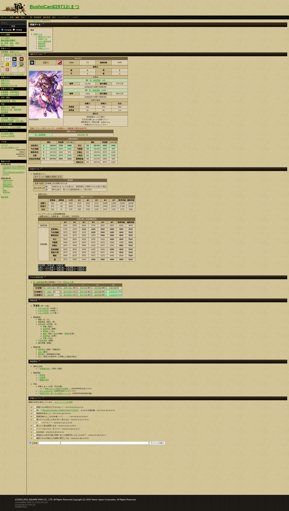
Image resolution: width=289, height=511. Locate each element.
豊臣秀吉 (41, 349)
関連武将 (41, 43)
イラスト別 (18, 74)
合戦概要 (4, 118)
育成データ (42, 39)
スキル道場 (14, 94)
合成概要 (4, 94)
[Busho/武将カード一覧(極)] (14, 61)
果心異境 (4, 112)
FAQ (11, 45)
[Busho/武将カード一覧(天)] (7, 61)
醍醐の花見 (44, 380)
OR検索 (19, 30)
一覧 (30, 17)
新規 (12, 17)
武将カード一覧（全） (13, 55)
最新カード (14, 52)
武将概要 (4, 52)
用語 (17, 43)
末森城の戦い (45, 369)
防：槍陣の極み (66, 288)
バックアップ (63, 17)
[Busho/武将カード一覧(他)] (7, 71)
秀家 (66, 334)
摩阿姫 (45, 331)
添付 (23, 17)
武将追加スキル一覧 (9, 86)
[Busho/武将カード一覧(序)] (14, 66)
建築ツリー (5, 107)
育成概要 (4, 92)
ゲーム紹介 (5, 38)
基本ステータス (44, 37)
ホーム (3, 17)
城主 (12, 43)
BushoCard (37, 20)
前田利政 (46, 336)
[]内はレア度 (68, 282)
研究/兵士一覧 (6, 109)
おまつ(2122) (43, 308)
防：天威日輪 (110, 288)
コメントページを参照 (63, 402)
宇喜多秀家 (42, 341)
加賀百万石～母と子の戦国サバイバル (55, 393)
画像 (3, 74)
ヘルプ (75, 17)
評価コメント (43, 48)
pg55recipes (8, 180)
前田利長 (46, 329)
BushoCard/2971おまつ (54, 6)
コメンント (7, 182)
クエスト (4, 127)
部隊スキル (5, 83)
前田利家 (41, 324)
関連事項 (41, 46)
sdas (5, 190)
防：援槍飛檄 (95, 80)
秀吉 (55, 334)
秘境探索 (17, 109)
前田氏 (42, 375)
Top (29, 20)
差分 (54, 17)
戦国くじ (4, 45)
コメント (4, 145)
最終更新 (46, 17)
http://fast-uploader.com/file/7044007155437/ (60, 410)
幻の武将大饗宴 (7, 133)
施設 (13, 107)
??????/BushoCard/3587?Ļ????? (14, 173)
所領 (14, 101)
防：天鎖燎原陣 (111, 292)
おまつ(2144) (43, 311)
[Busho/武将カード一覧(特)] (21, 61)
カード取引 (9, 74)
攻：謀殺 (47, 295)
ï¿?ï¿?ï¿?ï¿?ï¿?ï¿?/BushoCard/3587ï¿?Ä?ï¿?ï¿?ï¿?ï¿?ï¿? (14, 168)
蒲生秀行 (41, 354)
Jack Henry (7, 184)
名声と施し (19, 121)
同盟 (6, 43)
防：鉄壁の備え (50, 288)
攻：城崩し (48, 292)
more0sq (6, 192)
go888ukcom (8, 186)
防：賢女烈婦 (81, 288)
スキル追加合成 (44, 41)
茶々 (40, 356)
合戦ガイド (14, 118)
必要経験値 (14, 92)
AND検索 (8, 30)
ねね (40, 352)
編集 (17, 17)
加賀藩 (42, 377)
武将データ (37, 34)
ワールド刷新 (15, 127)
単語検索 (37, 17)
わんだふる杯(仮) (8, 136)
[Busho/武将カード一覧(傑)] (21, 66)
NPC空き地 (5, 101)
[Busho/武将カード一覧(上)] (7, 66)
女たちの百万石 (46, 391)
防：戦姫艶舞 (40, 135)
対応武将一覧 (82, 135)
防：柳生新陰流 (66, 292)
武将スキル (5, 81)
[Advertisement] (53, 469)
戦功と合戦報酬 (7, 121)
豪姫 (45, 334)
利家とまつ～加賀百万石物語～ (57, 389)
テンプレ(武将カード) (9, 147)
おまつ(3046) (43, 313)
